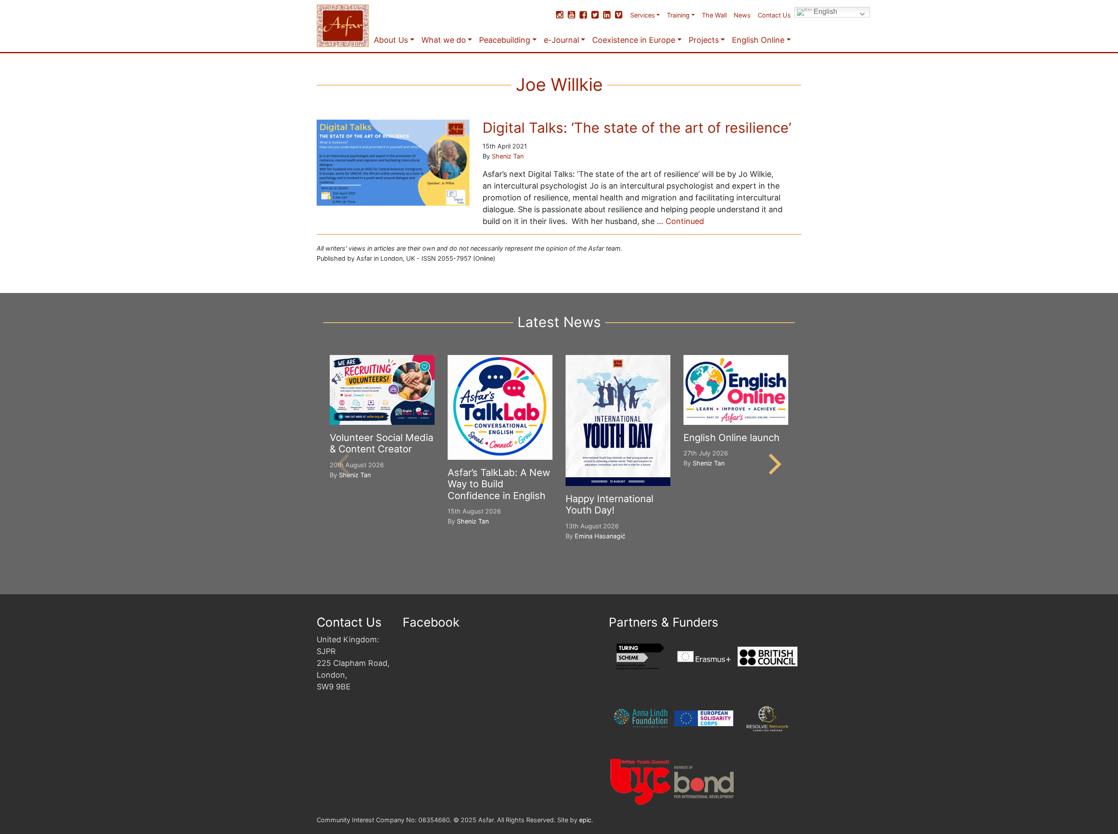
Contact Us (774, 15)
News (742, 15)
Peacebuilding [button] (504, 40)
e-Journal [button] (561, 40)
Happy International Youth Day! (609, 504)
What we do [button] (443, 40)
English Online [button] (758, 40)
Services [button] (642, 15)
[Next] (773, 464)
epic (585, 820)
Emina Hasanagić (600, 536)
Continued (685, 221)
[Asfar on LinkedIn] (607, 15)
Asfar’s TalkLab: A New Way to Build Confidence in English (499, 484)
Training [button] (678, 15)
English (824, 11)
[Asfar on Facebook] (583, 15)
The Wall (714, 15)
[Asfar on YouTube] (571, 15)
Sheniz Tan (508, 156)
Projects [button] (704, 40)
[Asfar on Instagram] (559, 15)
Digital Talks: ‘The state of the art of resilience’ (637, 127)
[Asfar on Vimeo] (618, 15)
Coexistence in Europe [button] (633, 40)
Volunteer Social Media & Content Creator (381, 443)
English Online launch (731, 437)
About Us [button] (391, 40)
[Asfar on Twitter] (595, 15)
